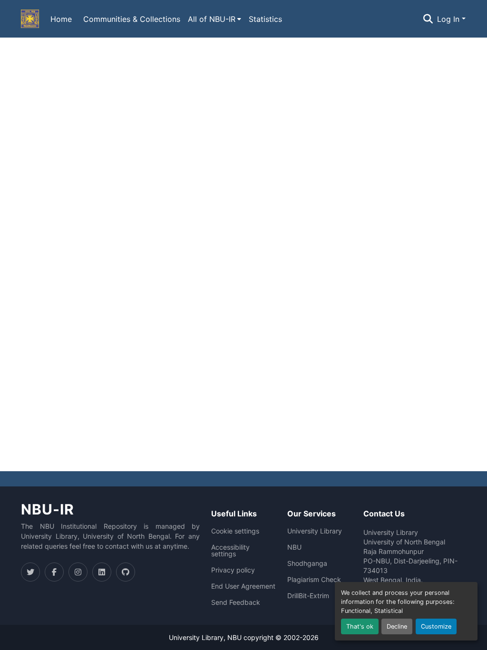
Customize (436, 626)
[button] (30, 19)
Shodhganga (307, 563)
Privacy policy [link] (233, 570)
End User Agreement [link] (243, 586)
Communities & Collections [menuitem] (131, 19)
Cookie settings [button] (235, 531)
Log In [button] (449, 19)
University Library (314, 531)
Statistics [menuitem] (265, 19)
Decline (397, 626)
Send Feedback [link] (235, 602)
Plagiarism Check (314, 579)
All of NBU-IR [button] (211, 19)
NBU (294, 547)
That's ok (359, 626)
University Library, (198, 637)
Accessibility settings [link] (230, 550)
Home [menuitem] (61, 19)
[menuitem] (214, 19)
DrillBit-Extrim (308, 595)
